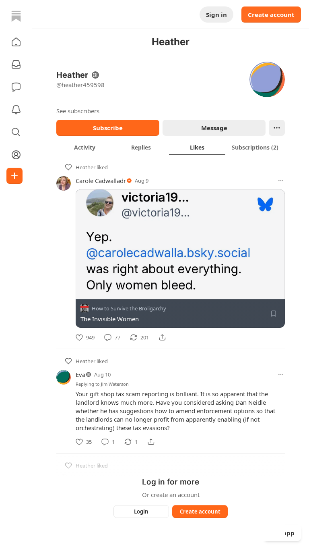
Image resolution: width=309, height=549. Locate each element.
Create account (271, 14)
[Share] (162, 337)
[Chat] (16, 87)
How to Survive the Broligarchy (129, 308)
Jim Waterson (115, 384)
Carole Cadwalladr (101, 181)
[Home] (16, 16)
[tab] (84, 147)
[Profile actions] (277, 128)
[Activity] (16, 109)
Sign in (216, 14)
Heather (85, 167)
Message (214, 128)
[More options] (280, 180)
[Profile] (16, 154)
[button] (16, 42)
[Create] (14, 176)
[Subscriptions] (16, 64)
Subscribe (108, 128)
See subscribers (77, 111)
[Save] (273, 313)
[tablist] (170, 147)
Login (141, 511)
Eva (80, 374)
